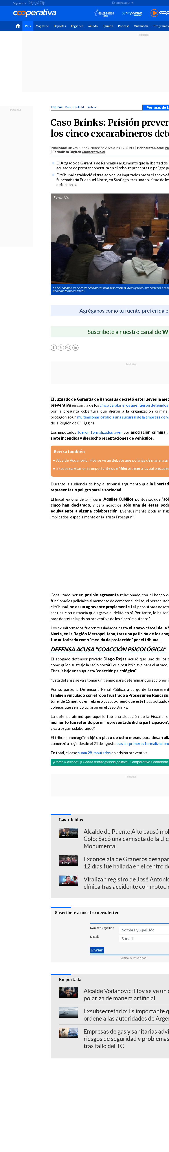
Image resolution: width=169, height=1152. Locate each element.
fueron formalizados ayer (100, 432)
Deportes (60, 26)
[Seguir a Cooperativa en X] (37, 3)
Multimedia (141, 26)
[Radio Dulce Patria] (104, 13)
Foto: (57, 197)
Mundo (93, 26)
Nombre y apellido (102, 928)
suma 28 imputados (94, 752)
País (28, 26)
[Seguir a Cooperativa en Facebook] (31, 3)
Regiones (77, 26)
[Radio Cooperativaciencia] (132, 13)
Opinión (108, 26)
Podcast (123, 26)
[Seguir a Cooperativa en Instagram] (42, 3)
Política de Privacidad (133, 958)
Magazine (42, 26)
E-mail (94, 936)
